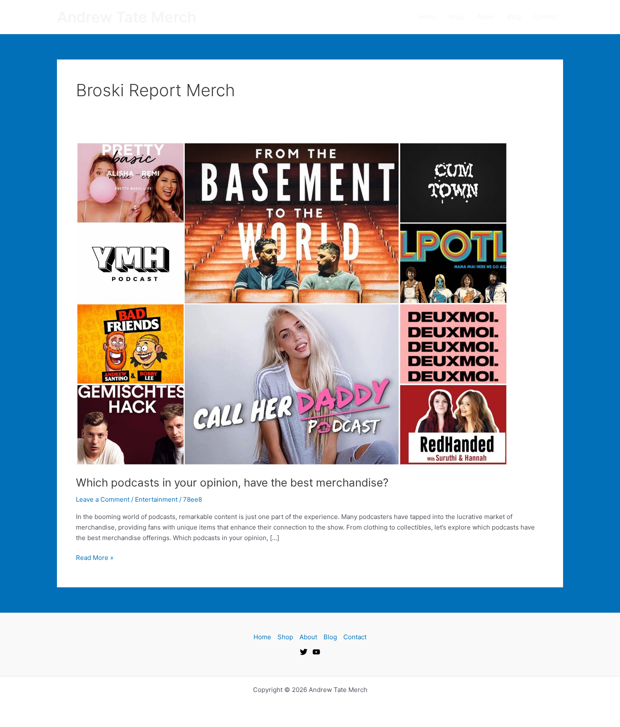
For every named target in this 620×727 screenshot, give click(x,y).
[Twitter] (303, 652)
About (486, 17)
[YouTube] (316, 652)
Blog (514, 17)
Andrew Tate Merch (126, 17)
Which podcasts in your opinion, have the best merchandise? (232, 482)
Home (427, 17)
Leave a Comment (102, 499)
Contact (545, 17)
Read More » (94, 557)
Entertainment (156, 499)
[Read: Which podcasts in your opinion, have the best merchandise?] (292, 303)
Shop (456, 17)
